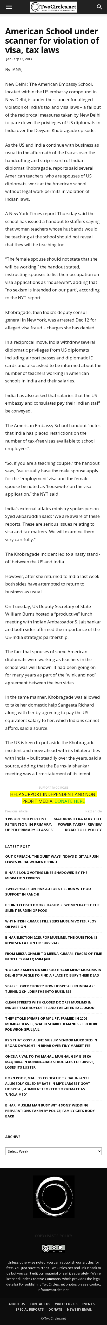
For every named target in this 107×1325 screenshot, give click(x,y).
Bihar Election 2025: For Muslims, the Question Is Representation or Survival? (51, 940)
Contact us (40, 1304)
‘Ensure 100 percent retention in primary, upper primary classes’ (29, 824)
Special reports (30, 1309)
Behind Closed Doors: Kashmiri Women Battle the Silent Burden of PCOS (52, 908)
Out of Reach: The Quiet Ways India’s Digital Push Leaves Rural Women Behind (52, 859)
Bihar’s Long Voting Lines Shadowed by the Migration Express (46, 875)
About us (17, 1304)
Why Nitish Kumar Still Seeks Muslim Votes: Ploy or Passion (50, 924)
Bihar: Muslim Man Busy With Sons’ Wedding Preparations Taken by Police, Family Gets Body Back (50, 1110)
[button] (99, 7)
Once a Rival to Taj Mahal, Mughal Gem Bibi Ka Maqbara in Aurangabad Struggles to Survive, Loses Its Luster (49, 1062)
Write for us (66, 1304)
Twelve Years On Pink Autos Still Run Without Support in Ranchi (49, 891)
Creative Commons (46, 1278)
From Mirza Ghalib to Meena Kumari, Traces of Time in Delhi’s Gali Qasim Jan (53, 956)
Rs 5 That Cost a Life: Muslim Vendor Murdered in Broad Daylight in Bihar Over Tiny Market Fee (51, 1043)
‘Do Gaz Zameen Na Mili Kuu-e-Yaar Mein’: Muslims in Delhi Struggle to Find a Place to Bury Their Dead (53, 972)
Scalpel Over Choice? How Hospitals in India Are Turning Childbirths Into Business (50, 989)
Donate (55, 1309)
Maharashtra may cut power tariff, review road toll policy (78, 824)
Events (88, 1304)
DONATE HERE (70, 801)
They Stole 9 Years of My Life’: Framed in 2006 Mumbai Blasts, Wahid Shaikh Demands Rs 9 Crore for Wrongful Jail (51, 1024)
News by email (79, 1309)
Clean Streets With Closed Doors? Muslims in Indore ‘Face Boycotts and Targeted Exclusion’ (50, 1005)
